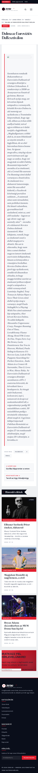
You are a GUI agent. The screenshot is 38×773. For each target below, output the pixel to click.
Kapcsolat (5, 742)
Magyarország (9, 520)
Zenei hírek (16, 20)
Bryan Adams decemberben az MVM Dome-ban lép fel (16, 625)
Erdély (28, 20)
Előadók (4, 732)
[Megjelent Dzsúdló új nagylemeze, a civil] (19, 558)
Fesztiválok (5, 714)
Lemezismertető (9, 570)
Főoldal (5, 20)
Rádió (4, 739)
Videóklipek (6, 708)
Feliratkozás (27, 670)
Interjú (4, 718)
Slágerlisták (6, 735)
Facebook (19, 452)
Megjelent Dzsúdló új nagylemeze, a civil (16, 576)
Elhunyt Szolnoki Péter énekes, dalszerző (17, 526)
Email (8, 456)
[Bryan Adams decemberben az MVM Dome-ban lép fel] (19, 606)
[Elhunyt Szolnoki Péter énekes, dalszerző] (19, 508)
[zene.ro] (11, 9)
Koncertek (7, 618)
